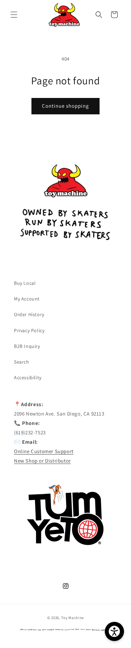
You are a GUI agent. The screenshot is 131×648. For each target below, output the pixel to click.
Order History (29, 314)
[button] (14, 14)
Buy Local (25, 283)
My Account (27, 299)
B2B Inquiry (27, 346)
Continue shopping (65, 105)
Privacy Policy (29, 330)
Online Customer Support (44, 451)
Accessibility (28, 377)
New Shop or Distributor (42, 460)
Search (21, 362)
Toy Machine (72, 617)
